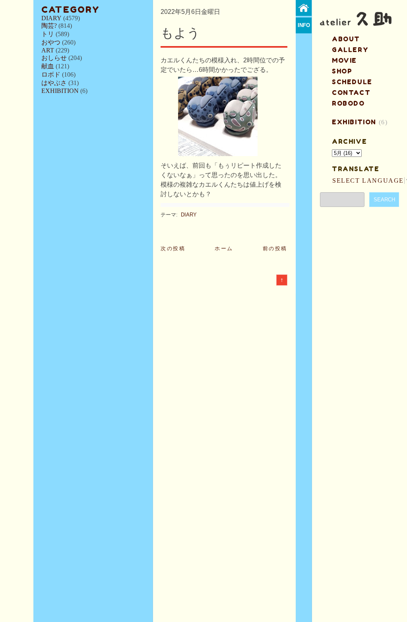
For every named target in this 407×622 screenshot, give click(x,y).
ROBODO (348, 103)
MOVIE (344, 60)
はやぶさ (54, 82)
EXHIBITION (60, 90)
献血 (47, 66)
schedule (352, 82)
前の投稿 (275, 248)
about (346, 39)
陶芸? (49, 25)
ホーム (224, 248)
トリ (47, 34)
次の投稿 (173, 248)
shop (342, 71)
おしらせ (54, 57)
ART (47, 50)
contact (351, 93)
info (304, 25)
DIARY (51, 18)
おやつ (50, 42)
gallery (350, 50)
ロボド (50, 74)
